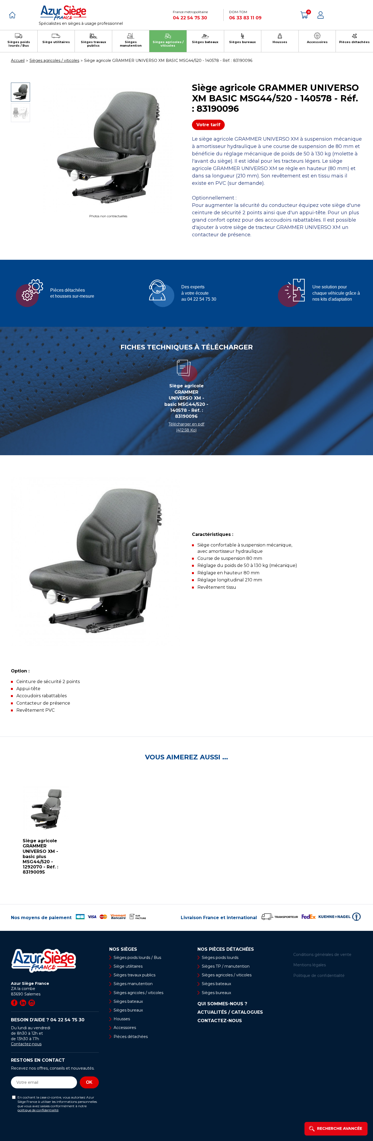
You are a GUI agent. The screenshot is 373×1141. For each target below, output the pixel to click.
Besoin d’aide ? (47, 1019)
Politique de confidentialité (319, 975)
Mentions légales (309, 964)
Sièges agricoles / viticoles (138, 992)
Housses (122, 1018)
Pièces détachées (131, 1036)
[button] (5, 832)
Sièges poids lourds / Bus (137, 957)
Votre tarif (208, 124)
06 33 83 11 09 (245, 17)
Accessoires (125, 1027)
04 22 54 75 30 (190, 17)
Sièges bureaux (128, 1010)
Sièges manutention (133, 983)
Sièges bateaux (128, 1001)
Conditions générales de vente (322, 954)
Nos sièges (123, 949)
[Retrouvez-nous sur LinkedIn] (23, 1003)
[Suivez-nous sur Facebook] (14, 1003)
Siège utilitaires (128, 966)
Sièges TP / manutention (226, 966)
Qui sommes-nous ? (222, 1004)
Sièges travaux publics (134, 975)
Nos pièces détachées (225, 949)
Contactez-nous (26, 1044)
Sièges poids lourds (220, 957)
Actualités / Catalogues (230, 1012)
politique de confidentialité (37, 1110)
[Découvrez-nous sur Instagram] (31, 1003)
